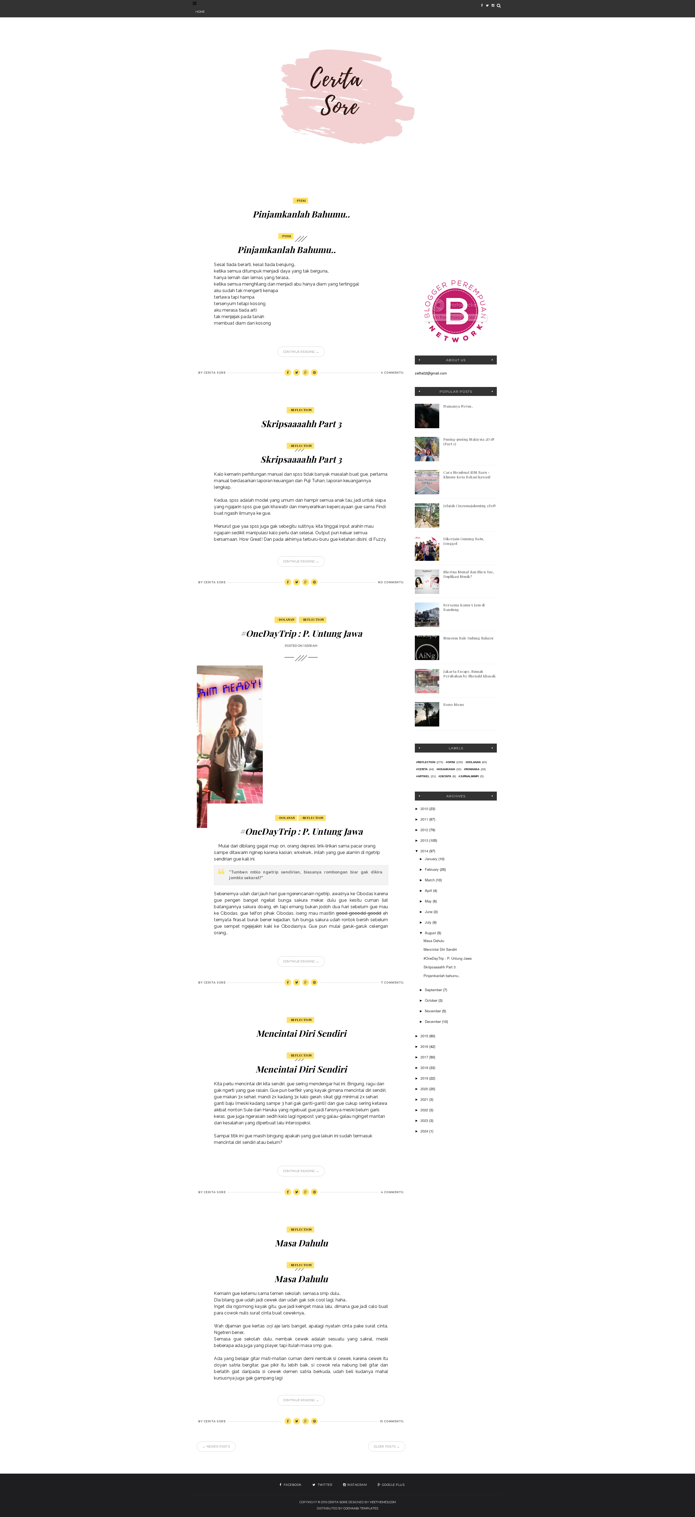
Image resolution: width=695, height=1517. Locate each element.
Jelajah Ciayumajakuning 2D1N (469, 505)
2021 (425, 1099)
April (429, 890)
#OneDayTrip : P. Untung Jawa (301, 633)
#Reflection (300, 410)
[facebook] (482, 5)
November (433, 1010)
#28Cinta (444, 776)
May (429, 901)
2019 (425, 1078)
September (434, 989)
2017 (425, 1057)
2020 (425, 1088)
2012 (425, 829)
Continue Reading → (301, 352)
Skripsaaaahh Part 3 (301, 423)
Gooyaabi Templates (360, 1508)
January (431, 858)
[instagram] (492, 5)
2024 (425, 1131)
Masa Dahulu (301, 1243)
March (430, 879)
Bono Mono (453, 704)
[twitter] (487, 5)
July (428, 922)
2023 (425, 1120)
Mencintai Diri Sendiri (301, 1033)
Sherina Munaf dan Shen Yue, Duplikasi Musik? (468, 574)
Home (200, 12)
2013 (425, 840)
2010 (425, 808)
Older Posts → (387, 1446)
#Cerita (422, 769)
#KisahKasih (446, 769)
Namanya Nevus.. (458, 406)
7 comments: (392, 982)
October (431, 1000)
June (429, 911)
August (431, 932)
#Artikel (422, 776)
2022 (425, 1109)
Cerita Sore (338, 1502)
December (433, 1021)
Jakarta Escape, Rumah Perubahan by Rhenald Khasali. (469, 673)
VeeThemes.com (383, 1502)
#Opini (450, 762)
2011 (425, 819)
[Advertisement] (456, 232)
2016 (425, 1046)
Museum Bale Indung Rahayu (468, 638)
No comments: (391, 582)
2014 (425, 850)
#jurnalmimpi (469, 776)
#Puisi (300, 201)
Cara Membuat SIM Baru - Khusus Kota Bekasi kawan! (467, 474)
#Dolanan (285, 619)
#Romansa (471, 769)
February (432, 869)
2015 (425, 1035)
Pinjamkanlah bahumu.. (301, 214)
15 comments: (392, 1421)
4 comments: (392, 373)
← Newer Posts (216, 1446)
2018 (425, 1067)
